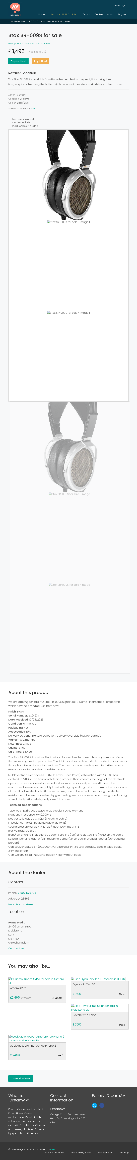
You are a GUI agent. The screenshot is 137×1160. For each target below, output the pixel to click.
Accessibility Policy (81, 1152)
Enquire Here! (18, 61)
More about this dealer (21, 904)
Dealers (99, 14)
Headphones (15, 43)
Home (41, 14)
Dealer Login (119, 5)
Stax (32, 108)
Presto (53, 1149)
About (110, 14)
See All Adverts (21, 1078)
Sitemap (124, 1152)
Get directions (16, 948)
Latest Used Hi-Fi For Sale (63, 14)
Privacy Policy (105, 1152)
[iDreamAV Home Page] (9, 21)
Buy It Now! (40, 61)
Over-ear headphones (37, 43)
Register (122, 14)
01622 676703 (27, 893)
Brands (87, 14)
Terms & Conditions (53, 1152)
